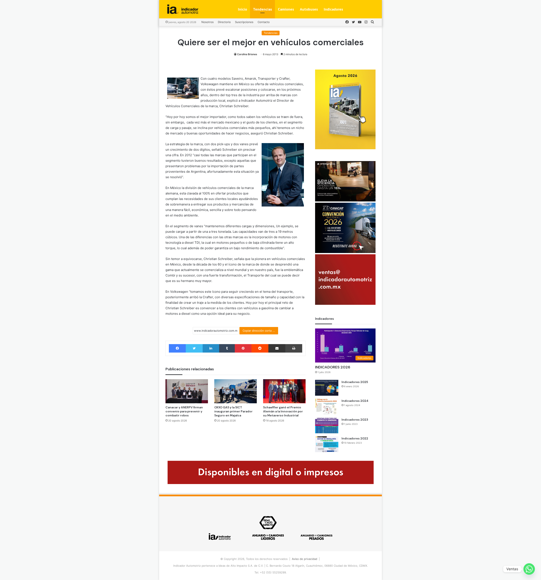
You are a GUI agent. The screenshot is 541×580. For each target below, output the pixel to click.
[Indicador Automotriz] (182, 9)
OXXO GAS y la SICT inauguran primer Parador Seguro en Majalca (233, 411)
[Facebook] (177, 348)
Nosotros (207, 22)
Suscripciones (244, 22)
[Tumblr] (227, 348)
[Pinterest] (243, 348)
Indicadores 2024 (355, 401)
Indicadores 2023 (355, 419)
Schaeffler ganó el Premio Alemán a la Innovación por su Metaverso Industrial (283, 411)
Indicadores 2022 (355, 438)
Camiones (286, 9)
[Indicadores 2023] (326, 425)
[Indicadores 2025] (326, 388)
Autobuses (309, 9)
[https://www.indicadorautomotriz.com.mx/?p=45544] (345, 148)
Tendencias (262, 9)
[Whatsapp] (529, 569)
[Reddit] (259, 348)
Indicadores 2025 (355, 382)
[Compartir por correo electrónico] (276, 348)
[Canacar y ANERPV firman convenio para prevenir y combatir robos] (186, 391)
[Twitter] (194, 348)
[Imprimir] (293, 348)
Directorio (224, 22)
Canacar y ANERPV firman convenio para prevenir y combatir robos (184, 411)
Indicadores (333, 9)
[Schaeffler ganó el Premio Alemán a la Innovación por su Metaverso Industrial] (284, 391)
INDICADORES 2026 (332, 367)
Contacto (264, 22)
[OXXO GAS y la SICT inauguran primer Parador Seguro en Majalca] (235, 391)
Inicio (242, 9)
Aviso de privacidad (304, 559)
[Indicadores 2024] (326, 406)
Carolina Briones (247, 54)
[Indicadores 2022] (326, 444)
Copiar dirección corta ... (259, 330)
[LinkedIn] (211, 348)
